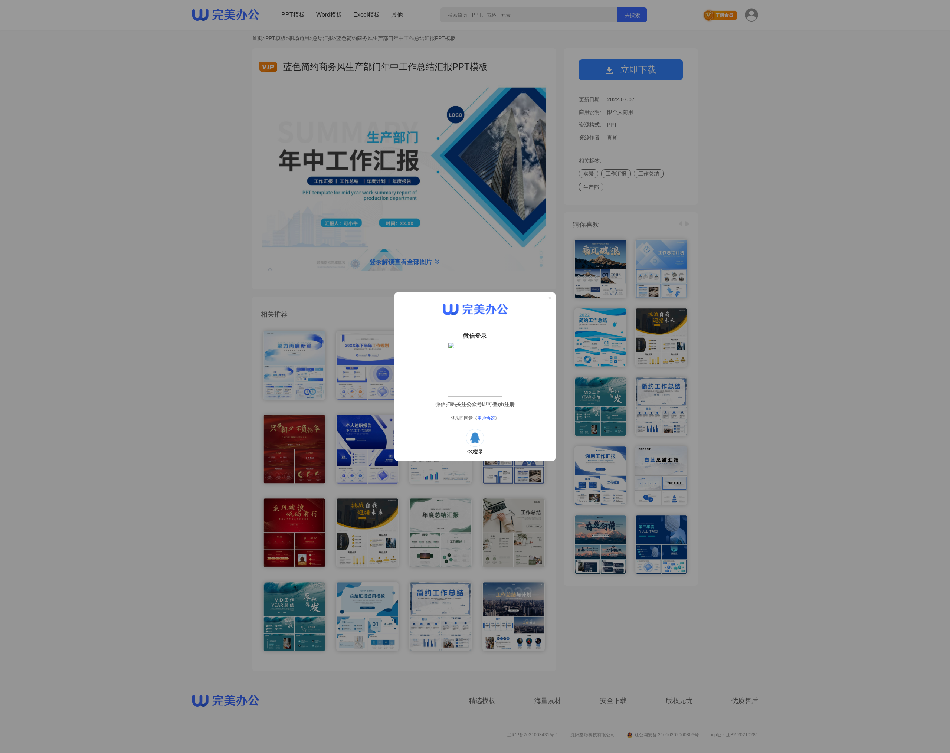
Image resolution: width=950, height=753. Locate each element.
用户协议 (486, 418)
